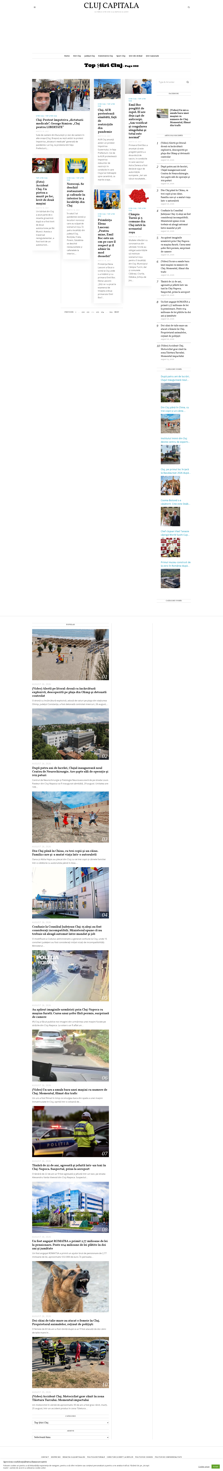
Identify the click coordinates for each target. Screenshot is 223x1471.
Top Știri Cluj (51, 116)
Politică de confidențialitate (168, 1457)
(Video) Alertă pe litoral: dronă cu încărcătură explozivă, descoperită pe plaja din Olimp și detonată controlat (175, 150)
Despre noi (56, 1457)
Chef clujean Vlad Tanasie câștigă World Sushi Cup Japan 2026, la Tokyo (175, 533)
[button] (188, 82)
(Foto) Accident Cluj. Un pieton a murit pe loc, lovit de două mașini (45, 193)
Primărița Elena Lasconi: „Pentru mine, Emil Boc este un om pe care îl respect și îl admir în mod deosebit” (107, 238)
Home (67, 56)
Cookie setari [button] (204, 1466)
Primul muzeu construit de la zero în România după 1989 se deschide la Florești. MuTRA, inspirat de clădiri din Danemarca (176, 564)
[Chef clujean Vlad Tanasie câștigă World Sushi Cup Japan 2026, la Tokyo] (170, 547)
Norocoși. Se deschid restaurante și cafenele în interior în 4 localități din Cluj (76, 195)
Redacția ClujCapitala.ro (74, 1457)
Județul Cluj (89, 56)
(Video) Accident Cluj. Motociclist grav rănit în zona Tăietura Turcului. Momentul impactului (68, 1398)
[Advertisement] (111, 34)
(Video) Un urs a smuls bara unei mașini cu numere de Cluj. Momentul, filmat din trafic (180, 117)
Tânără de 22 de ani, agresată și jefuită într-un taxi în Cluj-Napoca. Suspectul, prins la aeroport (69, 1167)
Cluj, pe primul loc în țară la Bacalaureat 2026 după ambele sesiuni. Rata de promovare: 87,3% (175, 471)
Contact (45, 1457)
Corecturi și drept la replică (120, 1457)
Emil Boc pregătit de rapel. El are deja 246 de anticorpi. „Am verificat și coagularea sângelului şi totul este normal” (138, 121)
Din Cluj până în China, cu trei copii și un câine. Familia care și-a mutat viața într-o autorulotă (175, 409)
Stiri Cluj (77, 56)
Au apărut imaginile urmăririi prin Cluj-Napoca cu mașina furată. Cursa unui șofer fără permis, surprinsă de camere (176, 244)
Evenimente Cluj (105, 56)
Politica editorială (96, 1457)
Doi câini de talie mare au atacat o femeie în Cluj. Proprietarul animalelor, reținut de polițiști (66, 1322)
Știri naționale (152, 56)
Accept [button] (215, 1466)
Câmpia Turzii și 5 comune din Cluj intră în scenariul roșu (137, 223)
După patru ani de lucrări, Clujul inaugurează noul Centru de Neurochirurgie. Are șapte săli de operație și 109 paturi (175, 173)
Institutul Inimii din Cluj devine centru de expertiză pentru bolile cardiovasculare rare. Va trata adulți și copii (175, 440)
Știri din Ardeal (135, 56)
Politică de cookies (144, 1457)
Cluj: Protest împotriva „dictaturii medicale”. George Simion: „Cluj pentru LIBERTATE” (59, 123)
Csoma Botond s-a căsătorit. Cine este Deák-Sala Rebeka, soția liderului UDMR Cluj (175, 502)
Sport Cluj (120, 56)
